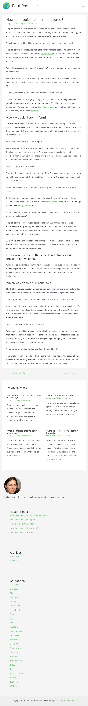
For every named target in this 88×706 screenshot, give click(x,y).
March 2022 (15, 560)
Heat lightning (16, 631)
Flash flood (15, 610)
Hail (11, 622)
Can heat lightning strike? (21, 532)
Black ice (14, 589)
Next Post (70, 373)
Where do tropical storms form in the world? (61, 431)
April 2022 (14, 556)
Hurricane (14, 639)
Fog (11, 618)
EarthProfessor (25, 6)
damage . (35, 111)
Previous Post (19, 373)
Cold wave (14, 597)
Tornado (13, 669)
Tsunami (13, 677)
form (23, 223)
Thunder (14, 656)
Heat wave (14, 635)
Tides (12, 665)
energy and (23, 205)
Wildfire (13, 686)
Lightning (14, 644)
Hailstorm (14, 627)
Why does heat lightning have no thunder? (29, 515)
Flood (12, 614)
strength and (47, 53)
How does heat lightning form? (23, 519)
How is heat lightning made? (22, 524)
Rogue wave (15, 648)
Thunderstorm (16, 661)
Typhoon (14, 682)
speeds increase (47, 107)
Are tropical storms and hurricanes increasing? (24, 396)
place (64, 148)
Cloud (12, 593)
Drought (13, 601)
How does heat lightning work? (24, 528)
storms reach (51, 202)
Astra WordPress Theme (66, 700)
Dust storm (15, 606)
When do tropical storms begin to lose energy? (23, 431)
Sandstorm (14, 652)
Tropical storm (12, 23)
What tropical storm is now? (59, 395)
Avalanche (14, 584)
